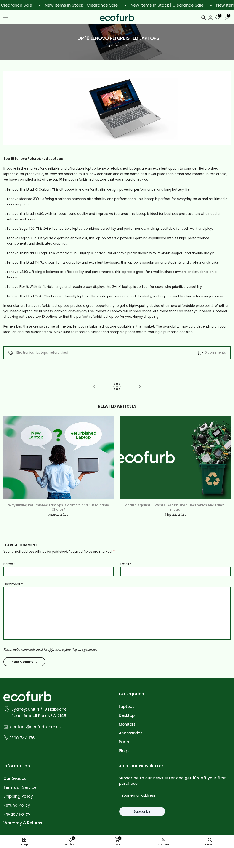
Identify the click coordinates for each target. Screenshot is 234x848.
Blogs (124, 751)
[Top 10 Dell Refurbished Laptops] (94, 387)
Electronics (25, 352)
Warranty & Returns (22, 823)
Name (9, 564)
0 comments (215, 352)
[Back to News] (117, 387)
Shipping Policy (18, 796)
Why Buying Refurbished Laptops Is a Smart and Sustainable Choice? (58, 507)
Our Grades (14, 778)
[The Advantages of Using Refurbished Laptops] (139, 387)
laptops (42, 352)
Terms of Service (20, 787)
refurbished (59, 352)
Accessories (130, 733)
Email (125, 564)
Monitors (127, 724)
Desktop (127, 715)
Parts (124, 742)
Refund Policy (16, 805)
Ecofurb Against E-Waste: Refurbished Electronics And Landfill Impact (175, 507)
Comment (13, 584)
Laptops (126, 706)
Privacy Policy (16, 814)
